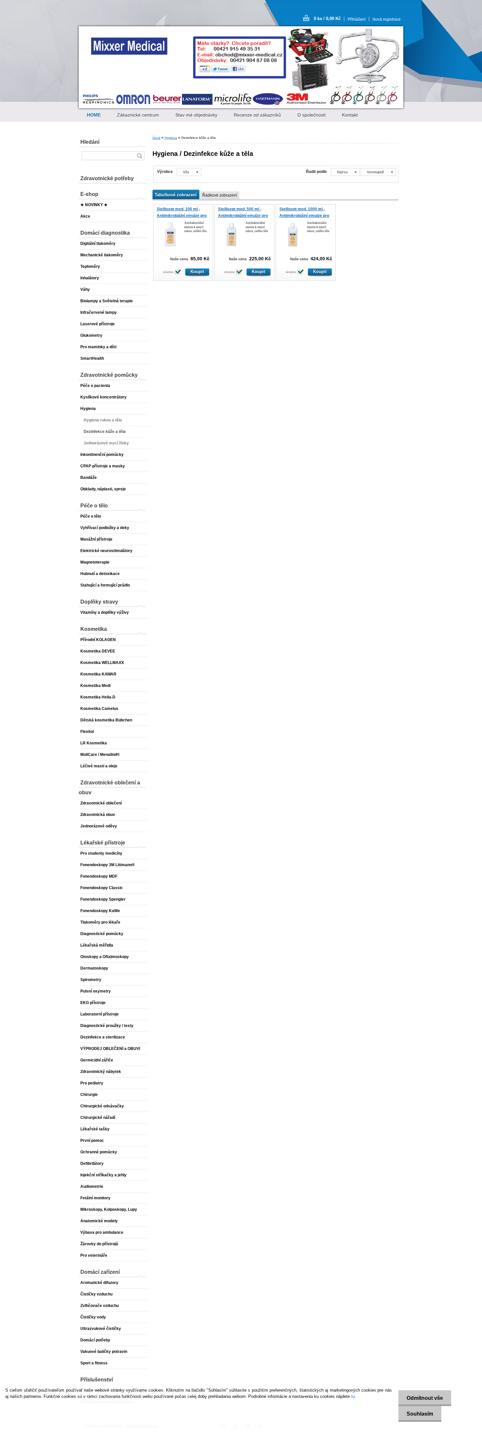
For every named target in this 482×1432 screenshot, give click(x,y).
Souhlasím (420, 1414)
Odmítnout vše (425, 1398)
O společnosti (311, 115)
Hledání (89, 142)
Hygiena (171, 137)
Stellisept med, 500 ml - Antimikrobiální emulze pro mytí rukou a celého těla (243, 215)
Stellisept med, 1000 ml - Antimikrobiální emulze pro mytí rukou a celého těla (304, 215)
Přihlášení (357, 19)
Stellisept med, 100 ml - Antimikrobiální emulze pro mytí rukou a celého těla (182, 215)
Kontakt (350, 115)
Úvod (156, 137)
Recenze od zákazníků (257, 115)
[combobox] (345, 172)
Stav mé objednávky (196, 115)
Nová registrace (386, 19)
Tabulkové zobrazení (176, 194)
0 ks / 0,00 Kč (327, 18)
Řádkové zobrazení (219, 195)
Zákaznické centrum (138, 115)
